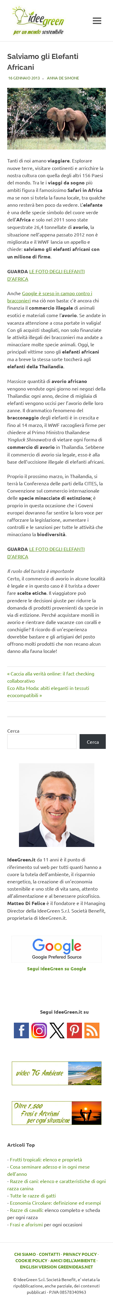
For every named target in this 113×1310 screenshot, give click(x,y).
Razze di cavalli (26, 1210)
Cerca (13, 731)
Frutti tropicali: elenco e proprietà (46, 1159)
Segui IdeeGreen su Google (56, 969)
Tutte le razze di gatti (33, 1195)
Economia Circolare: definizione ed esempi (55, 1203)
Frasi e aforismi (26, 1224)
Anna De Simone (63, 77)
